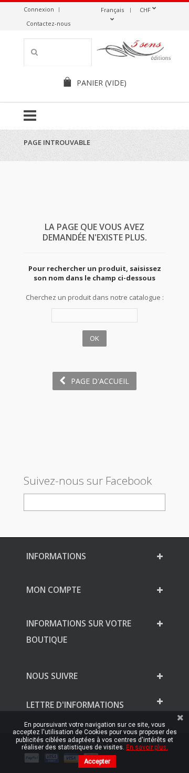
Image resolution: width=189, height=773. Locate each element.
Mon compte (53, 590)
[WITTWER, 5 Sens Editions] (133, 52)
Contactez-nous (48, 23)
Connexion (39, 9)
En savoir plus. (147, 747)
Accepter (97, 761)
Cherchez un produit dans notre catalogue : (95, 297)
